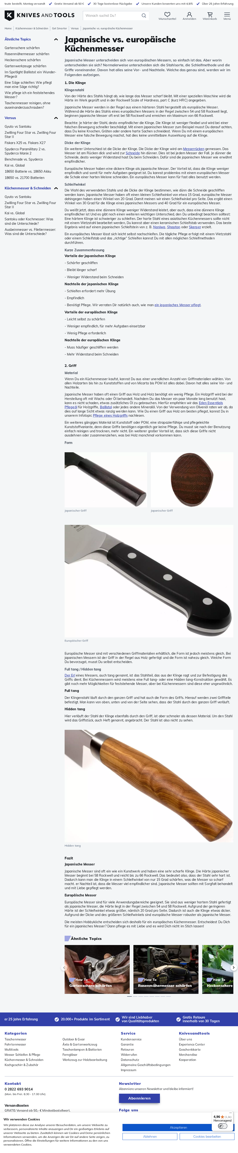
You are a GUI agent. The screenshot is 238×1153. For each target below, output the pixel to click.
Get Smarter (59, 28)
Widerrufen (129, 1054)
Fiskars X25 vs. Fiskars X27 (25, 143)
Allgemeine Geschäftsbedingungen (146, 1065)
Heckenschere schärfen (23, 60)
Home (8, 28)
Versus (75, 28)
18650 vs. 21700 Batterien (25, 178)
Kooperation (187, 1060)
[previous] (72, 967)
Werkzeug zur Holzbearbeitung (85, 1060)
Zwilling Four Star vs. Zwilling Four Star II (30, 135)
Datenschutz (130, 1060)
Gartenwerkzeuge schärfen (25, 66)
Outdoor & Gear (74, 1039)
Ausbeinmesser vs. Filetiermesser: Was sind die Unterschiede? (30, 232)
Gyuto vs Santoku (18, 126)
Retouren (127, 1049)
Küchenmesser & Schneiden (32, 28)
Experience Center (192, 1044)
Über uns (185, 1039)
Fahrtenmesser (15, 1044)
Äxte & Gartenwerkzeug (80, 1044)
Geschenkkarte (190, 1049)
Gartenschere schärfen (22, 48)
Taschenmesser (15, 1039)
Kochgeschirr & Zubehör (21, 1065)
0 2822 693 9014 (19, 1089)
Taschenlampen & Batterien (82, 1049)
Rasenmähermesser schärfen (27, 54)
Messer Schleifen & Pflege (22, 1054)
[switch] (222, 1126)
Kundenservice (131, 1039)
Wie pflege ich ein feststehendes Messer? (30, 95)
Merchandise (188, 1054)
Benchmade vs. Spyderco (24, 159)
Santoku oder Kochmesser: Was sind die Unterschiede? (29, 221)
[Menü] (230, 1114)
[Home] (39, 14)
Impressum (128, 1070)
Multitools (11, 1049)
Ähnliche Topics (18, 39)
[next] (225, 967)
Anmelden (189, 18)
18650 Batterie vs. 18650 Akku (28, 171)
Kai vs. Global (15, 165)
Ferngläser (70, 1054)
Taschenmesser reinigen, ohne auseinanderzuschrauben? (27, 105)
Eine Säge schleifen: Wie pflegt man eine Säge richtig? (28, 84)
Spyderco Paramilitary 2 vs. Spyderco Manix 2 (25, 151)
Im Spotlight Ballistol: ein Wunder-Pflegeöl (30, 74)
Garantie (127, 1044)
